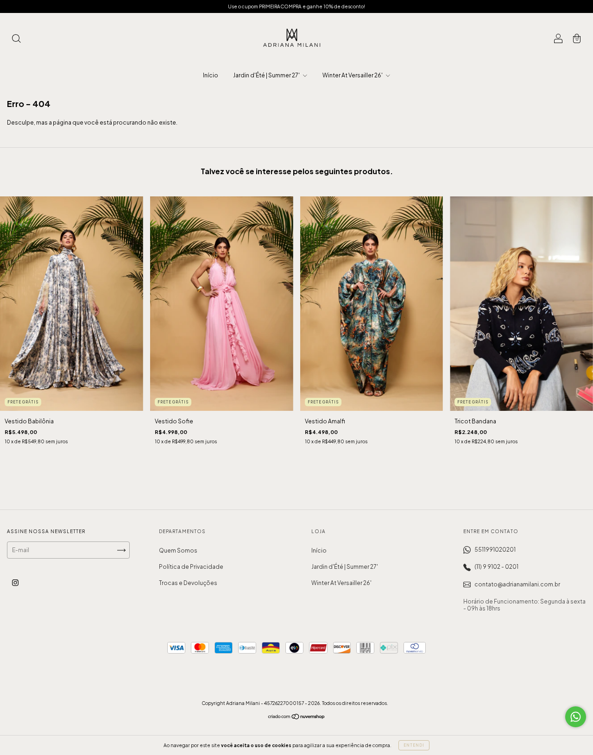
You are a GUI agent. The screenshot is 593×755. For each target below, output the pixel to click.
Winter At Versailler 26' (353, 75)
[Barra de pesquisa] (16, 39)
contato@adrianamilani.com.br (517, 584)
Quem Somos (178, 550)
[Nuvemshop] (297, 717)
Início (210, 75)
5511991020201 (495, 549)
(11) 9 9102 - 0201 (496, 566)
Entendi (414, 745)
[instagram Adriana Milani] (15, 582)
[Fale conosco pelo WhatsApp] (575, 716)
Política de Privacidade (191, 566)
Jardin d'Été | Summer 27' (267, 75)
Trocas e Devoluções (188, 582)
